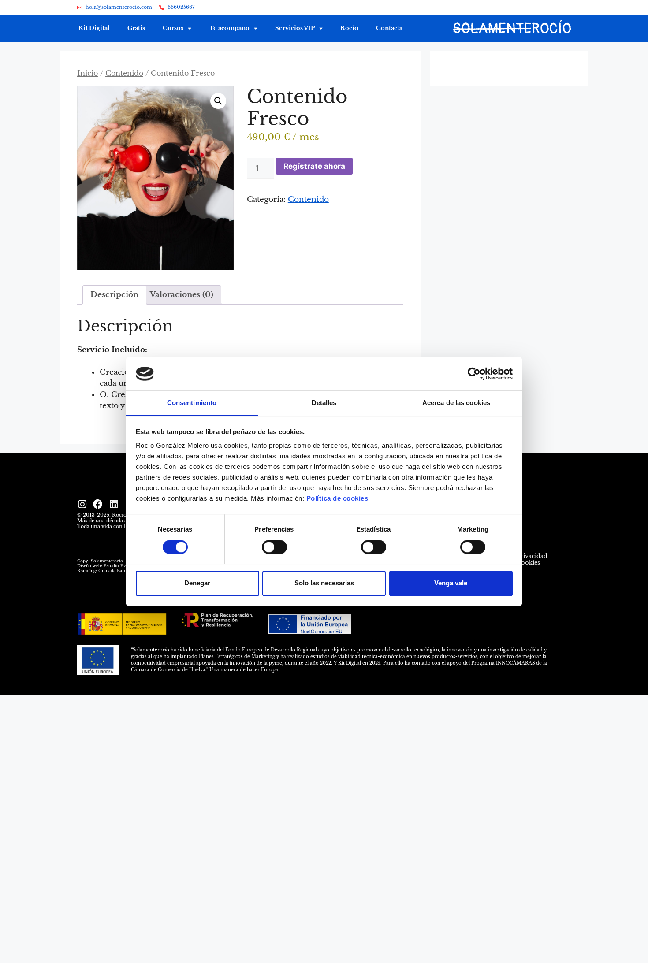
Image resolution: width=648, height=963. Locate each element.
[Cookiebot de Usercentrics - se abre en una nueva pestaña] (474, 373)
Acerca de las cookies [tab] (456, 403)
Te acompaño (229, 28)
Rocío (349, 28)
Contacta (389, 28)
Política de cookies (337, 498)
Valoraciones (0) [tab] (181, 294)
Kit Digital (94, 28)
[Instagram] (82, 504)
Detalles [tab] (324, 403)
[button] (218, 101)
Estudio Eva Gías (121, 565)
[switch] (274, 547)
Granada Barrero (115, 570)
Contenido (124, 73)
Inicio (87, 73)
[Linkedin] (114, 504)
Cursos (173, 28)
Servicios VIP (295, 28)
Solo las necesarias (324, 583)
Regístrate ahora (314, 166)
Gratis (136, 28)
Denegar (197, 583)
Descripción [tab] (114, 294)
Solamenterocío (107, 560)
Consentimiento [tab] (191, 403)
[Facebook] (98, 504)
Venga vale (450, 583)
